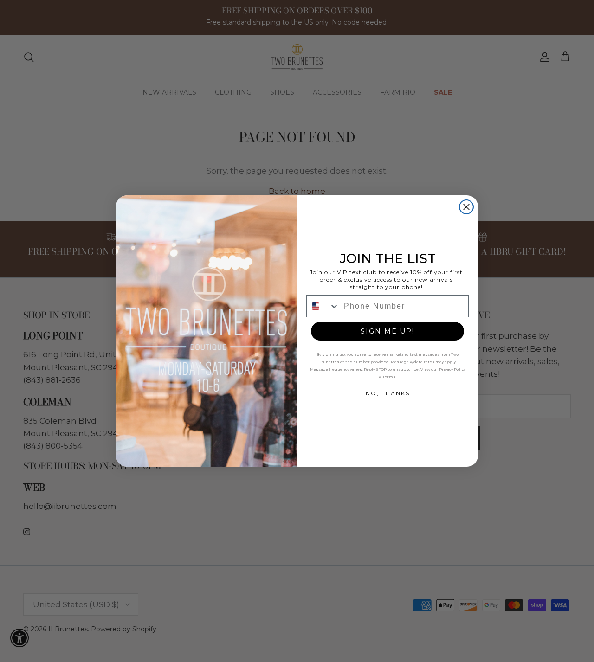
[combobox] (323, 306)
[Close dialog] (466, 207)
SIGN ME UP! (387, 331)
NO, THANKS (388, 393)
